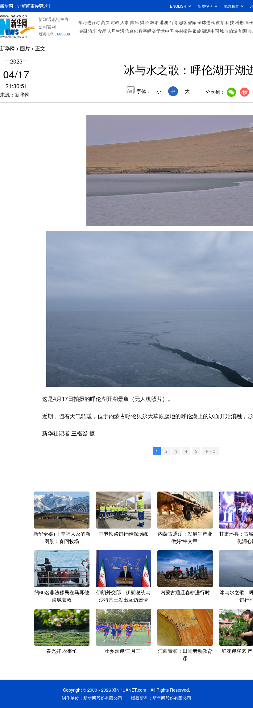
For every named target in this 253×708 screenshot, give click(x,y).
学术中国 (165, 31)
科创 (239, 22)
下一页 (210, 451)
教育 (220, 22)
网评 (154, 22)
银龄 (197, 31)
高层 (105, 22)
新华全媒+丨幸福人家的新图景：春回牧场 (61, 537)
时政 (115, 22)
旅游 (233, 31)
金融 (83, 31)
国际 (134, 22)
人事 (124, 22)
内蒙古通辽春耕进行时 (185, 592)
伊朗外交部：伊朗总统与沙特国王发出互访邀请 (123, 596)
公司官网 (47, 26)
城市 (224, 31)
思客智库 (187, 22)
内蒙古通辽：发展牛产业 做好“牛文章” (185, 537)
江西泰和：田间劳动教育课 (185, 654)
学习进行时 (89, 22)
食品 (102, 31)
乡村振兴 (183, 31)
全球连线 (206, 22)
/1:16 (113, 219)
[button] (92, 219)
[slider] (142, 212)
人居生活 (115, 31)
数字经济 (147, 31)
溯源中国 (210, 31)
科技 (230, 22)
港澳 (164, 22)
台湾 (173, 22)
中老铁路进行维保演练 (123, 533)
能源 (242, 31)
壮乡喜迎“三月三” (123, 650)
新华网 (7, 48)
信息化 (131, 31)
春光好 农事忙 (61, 650)
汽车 (92, 31)
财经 (144, 22)
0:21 (103, 219)
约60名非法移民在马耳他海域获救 (61, 596)
